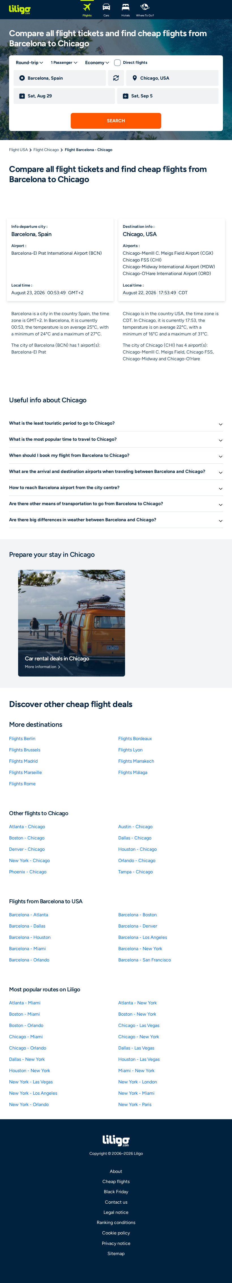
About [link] (116, 1171)
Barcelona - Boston (137, 914)
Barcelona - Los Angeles (142, 937)
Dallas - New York (27, 1059)
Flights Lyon (130, 749)
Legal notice (116, 1212)
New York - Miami (136, 1093)
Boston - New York (137, 1014)
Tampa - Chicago (135, 871)
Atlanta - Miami (24, 1002)
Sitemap (116, 1253)
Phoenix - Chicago (27, 871)
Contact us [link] (116, 1202)
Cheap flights (116, 1181)
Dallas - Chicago (134, 838)
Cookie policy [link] (116, 1233)
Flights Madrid (23, 761)
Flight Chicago (46, 149)
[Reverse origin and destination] (116, 78)
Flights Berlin (22, 738)
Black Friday (116, 1191)
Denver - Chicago (27, 849)
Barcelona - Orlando (29, 960)
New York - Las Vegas (31, 1082)
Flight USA (18, 149)
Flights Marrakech (136, 761)
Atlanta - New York (137, 1002)
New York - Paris (134, 1104)
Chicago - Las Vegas (138, 1025)
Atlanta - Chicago (27, 826)
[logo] (20, 9)
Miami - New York (136, 1070)
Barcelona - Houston (30, 937)
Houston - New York (29, 1070)
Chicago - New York (138, 1036)
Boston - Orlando (26, 1025)
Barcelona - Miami (27, 948)
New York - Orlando (29, 1104)
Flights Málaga (132, 772)
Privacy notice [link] (116, 1243)
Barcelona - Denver (137, 926)
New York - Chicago (29, 860)
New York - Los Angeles (33, 1093)
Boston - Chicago (26, 838)
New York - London (137, 1082)
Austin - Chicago (135, 826)
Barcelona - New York (140, 948)
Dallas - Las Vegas (136, 1048)
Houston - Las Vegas (139, 1059)
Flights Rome (22, 783)
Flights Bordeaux (135, 738)
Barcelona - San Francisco (144, 960)
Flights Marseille (25, 772)
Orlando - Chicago (136, 860)
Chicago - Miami (26, 1036)
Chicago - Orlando (27, 1048)
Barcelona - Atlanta (28, 914)
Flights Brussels (24, 749)
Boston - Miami (24, 1014)
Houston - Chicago (137, 849)
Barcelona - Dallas (27, 926)
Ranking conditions (116, 1222)
